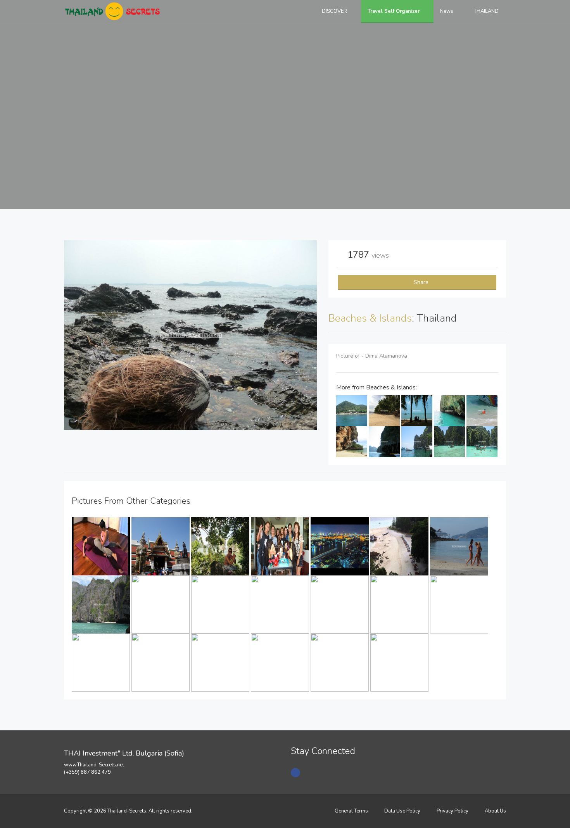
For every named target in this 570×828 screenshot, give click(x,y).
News (447, 11)
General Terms (351, 810)
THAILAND (487, 11)
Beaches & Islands (370, 318)
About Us (495, 810)
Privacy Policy (452, 810)
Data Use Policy (402, 810)
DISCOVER (335, 11)
